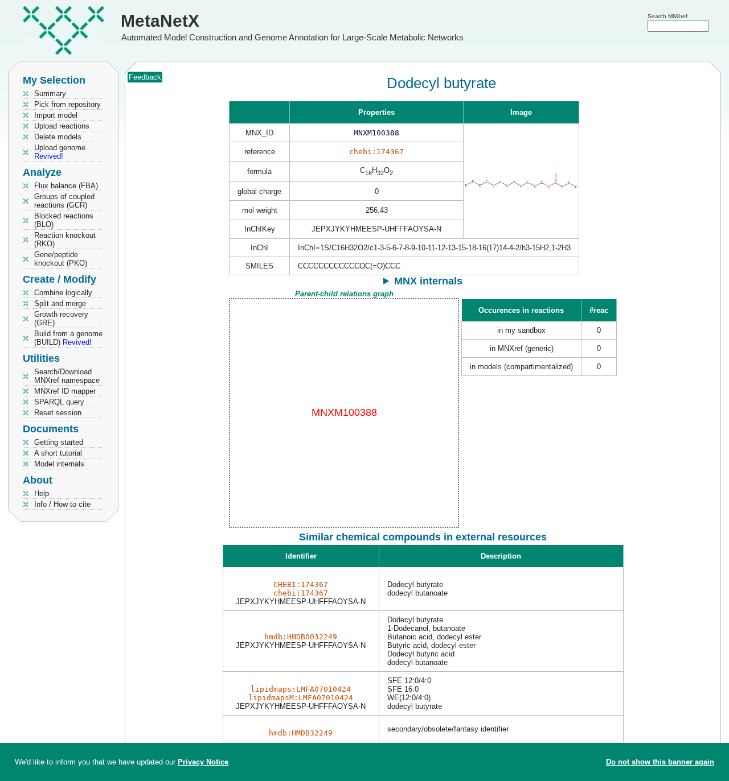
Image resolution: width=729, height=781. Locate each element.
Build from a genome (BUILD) (68, 337)
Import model (55, 115)
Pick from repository (67, 104)
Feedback (145, 77)
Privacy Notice (203, 762)
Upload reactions (61, 126)
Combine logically (63, 292)
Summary (50, 93)
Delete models (57, 137)
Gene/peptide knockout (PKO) (60, 258)
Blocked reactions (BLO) (63, 220)
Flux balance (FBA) (66, 185)
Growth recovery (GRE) (61, 318)
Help (41, 493)
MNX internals (428, 281)
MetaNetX (160, 20)
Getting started (58, 442)
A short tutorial (58, 453)
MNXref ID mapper (65, 391)
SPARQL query (59, 402)
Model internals (59, 464)
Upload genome (59, 151)
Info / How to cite (62, 504)
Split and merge (60, 303)
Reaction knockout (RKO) (65, 239)
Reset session (57, 412)
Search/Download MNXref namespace (67, 376)
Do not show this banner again (660, 762)
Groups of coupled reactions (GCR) (64, 200)
